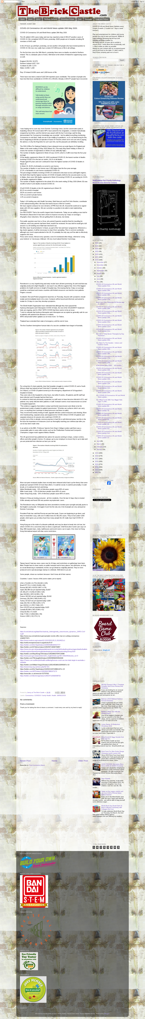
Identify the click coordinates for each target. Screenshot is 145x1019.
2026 (97, 243)
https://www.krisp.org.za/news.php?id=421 (34, 667)
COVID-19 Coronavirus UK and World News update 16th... (109, 361)
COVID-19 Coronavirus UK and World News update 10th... (109, 391)
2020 (97, 260)
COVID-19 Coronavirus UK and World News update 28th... (109, 294)
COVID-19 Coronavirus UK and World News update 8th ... (109, 405)
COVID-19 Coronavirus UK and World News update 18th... (109, 352)
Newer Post (25, 761)
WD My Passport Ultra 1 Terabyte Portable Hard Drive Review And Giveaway (112, 686)
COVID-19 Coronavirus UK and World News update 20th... (109, 339)
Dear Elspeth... (106, 778)
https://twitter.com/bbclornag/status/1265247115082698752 (40, 676)
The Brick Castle (109, 480)
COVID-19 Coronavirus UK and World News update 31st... (109, 285)
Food (79, 19)
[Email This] (56, 693)
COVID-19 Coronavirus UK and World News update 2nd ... (109, 432)
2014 (97, 467)
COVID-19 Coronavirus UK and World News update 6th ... (109, 414)
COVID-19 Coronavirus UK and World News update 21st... (109, 330)
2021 (97, 257)
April (98, 441)
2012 (97, 472)
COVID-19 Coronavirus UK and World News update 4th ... (109, 423)
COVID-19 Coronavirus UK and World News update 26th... (109, 307)
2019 (97, 453)
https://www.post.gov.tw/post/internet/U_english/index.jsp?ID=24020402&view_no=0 (49, 656)
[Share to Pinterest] (64, 693)
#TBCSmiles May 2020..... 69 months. (109, 365)
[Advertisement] (103, 161)
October (100, 268)
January (100, 449)
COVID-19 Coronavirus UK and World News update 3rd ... (109, 427)
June (98, 279)
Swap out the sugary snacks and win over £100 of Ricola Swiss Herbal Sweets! (112, 793)
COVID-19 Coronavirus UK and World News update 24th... (109, 316)
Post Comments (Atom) (37, 765)
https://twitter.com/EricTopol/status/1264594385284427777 (40, 645)
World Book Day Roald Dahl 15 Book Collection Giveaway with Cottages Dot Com (111, 807)
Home (22, 19)
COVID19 (37, 695)
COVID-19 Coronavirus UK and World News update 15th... (109, 369)
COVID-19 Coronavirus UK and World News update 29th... (109, 289)
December (100, 262)
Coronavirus (29, 695)
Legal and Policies (102, 19)
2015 (97, 464)
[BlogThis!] (58, 693)
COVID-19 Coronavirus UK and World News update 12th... (109, 382)
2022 (97, 254)
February (100, 447)
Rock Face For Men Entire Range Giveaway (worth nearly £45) (112, 752)
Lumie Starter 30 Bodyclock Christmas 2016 (110, 725)
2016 (97, 461)
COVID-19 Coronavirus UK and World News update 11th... (109, 387)
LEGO (38, 19)
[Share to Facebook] (62, 693)
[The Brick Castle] (109, 484)
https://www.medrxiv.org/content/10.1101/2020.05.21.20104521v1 (42, 640)
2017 (97, 458)
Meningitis (88, 19)
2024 (97, 248)
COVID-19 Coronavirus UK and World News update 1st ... (109, 436)
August (99, 273)
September (101, 270)
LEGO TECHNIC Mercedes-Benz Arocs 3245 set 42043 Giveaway (112, 765)
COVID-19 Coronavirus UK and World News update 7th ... (109, 409)
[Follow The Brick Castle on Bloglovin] (102, 651)
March (99, 444)
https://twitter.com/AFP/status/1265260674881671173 (38, 671)
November (100, 265)
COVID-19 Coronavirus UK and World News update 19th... (109, 348)
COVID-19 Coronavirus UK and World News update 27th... (109, 298)
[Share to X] (60, 693)
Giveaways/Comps (67, 19)
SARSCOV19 (61, 695)
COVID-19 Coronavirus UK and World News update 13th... (109, 378)
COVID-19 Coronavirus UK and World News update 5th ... (109, 418)
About (30, 19)
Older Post (83, 761)
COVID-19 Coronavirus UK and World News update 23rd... (109, 321)
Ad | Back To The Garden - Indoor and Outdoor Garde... (109, 343)
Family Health (46, 695)
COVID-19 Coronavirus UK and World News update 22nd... (109, 325)
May (98, 282)
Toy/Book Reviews (50, 19)
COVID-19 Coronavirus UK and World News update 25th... (109, 312)
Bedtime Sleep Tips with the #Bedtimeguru (110, 712)
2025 (97, 246)
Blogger (106, 1013)
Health (54, 695)
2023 (97, 251)
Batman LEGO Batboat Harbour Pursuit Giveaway (112, 699)
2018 (97, 456)
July (98, 276)
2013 (97, 470)
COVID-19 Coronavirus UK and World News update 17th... (109, 357)
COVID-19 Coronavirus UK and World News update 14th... (109, 373)
